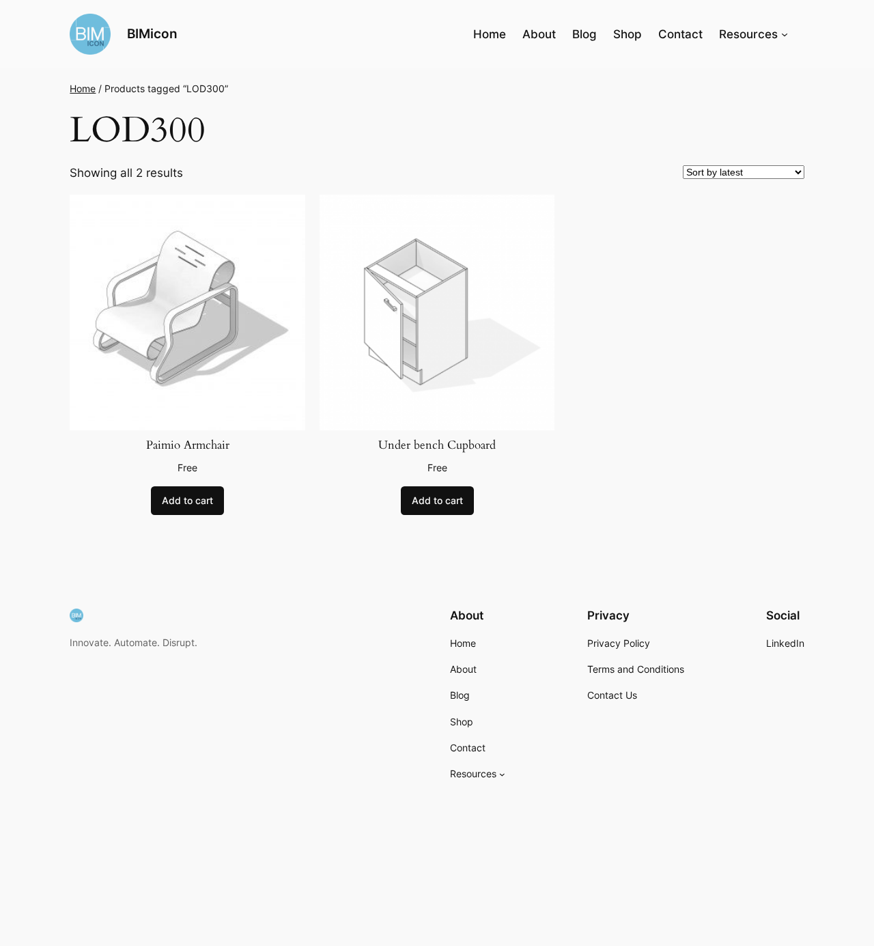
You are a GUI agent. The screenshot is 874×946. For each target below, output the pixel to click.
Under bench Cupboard (437, 445)
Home (489, 34)
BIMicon (152, 33)
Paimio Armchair (187, 445)
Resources (748, 34)
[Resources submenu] (784, 34)
